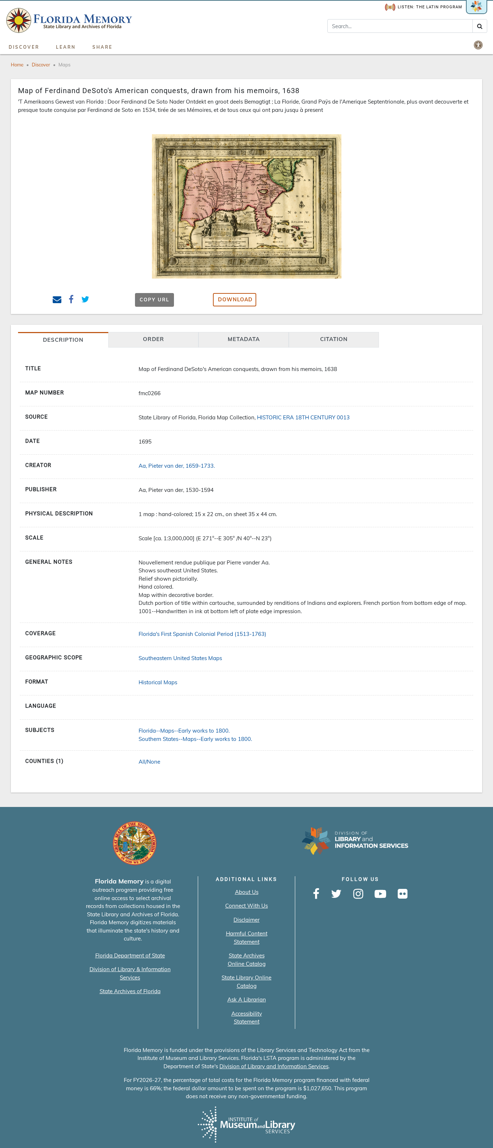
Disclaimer (246, 919)
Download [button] (235, 299)
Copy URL (154, 299)
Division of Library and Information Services (273, 1066)
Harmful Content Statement (246, 937)
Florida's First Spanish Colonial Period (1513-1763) (202, 633)
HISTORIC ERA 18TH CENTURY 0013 (303, 417)
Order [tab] (153, 339)
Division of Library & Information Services (130, 973)
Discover (24, 47)
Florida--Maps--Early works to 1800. (184, 730)
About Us (246, 892)
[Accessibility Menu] (479, 44)
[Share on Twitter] (85, 300)
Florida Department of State (130, 955)
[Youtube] (380, 894)
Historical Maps (158, 682)
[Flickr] (402, 894)
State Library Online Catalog (246, 981)
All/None (149, 761)
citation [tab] (334, 339)
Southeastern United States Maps (180, 658)
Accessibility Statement (246, 1017)
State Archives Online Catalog (247, 959)
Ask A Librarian (246, 999)
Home (17, 64)
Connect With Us (246, 905)
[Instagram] (358, 894)
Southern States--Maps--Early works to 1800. (195, 738)
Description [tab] (63, 339)
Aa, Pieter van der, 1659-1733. (177, 465)
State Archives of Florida (130, 991)
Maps (64, 64)
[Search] (479, 26)
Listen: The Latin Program (430, 7)
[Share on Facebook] (71, 300)
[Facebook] (316, 894)
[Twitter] (336, 894)
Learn (66, 47)
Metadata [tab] (244, 339)
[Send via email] (57, 300)
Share (102, 47)
